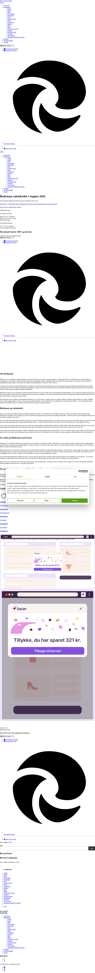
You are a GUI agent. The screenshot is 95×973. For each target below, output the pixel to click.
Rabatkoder (7, 7)
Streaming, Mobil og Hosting (15, 37)
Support (6, 39)
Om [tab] (75, 476)
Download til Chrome (11, 49)
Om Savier (7, 5)
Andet (9, 9)
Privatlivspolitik (8, 40)
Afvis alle (20, 500)
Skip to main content (6, 1)
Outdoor (9, 30)
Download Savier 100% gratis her (47, 204)
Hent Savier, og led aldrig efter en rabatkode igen (14, 204)
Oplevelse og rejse (12, 29)
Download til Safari (11, 50)
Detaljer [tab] (47, 476)
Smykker (10, 34)
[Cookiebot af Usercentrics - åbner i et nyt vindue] (80, 471)
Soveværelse (11, 35)
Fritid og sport (11, 19)
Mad (8, 25)
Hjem (9, 20)
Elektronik (10, 15)
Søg (1, 845)
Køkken (9, 24)
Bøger (9, 10)
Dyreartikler (10, 14)
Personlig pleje (11, 32)
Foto (8, 17)
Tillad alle (75, 500)
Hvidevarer (10, 22)
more (5, 906)
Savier (2, 2)
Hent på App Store (10, 148)
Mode (9, 27)
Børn (8, 12)
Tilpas (46, 500)
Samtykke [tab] (20, 476)
